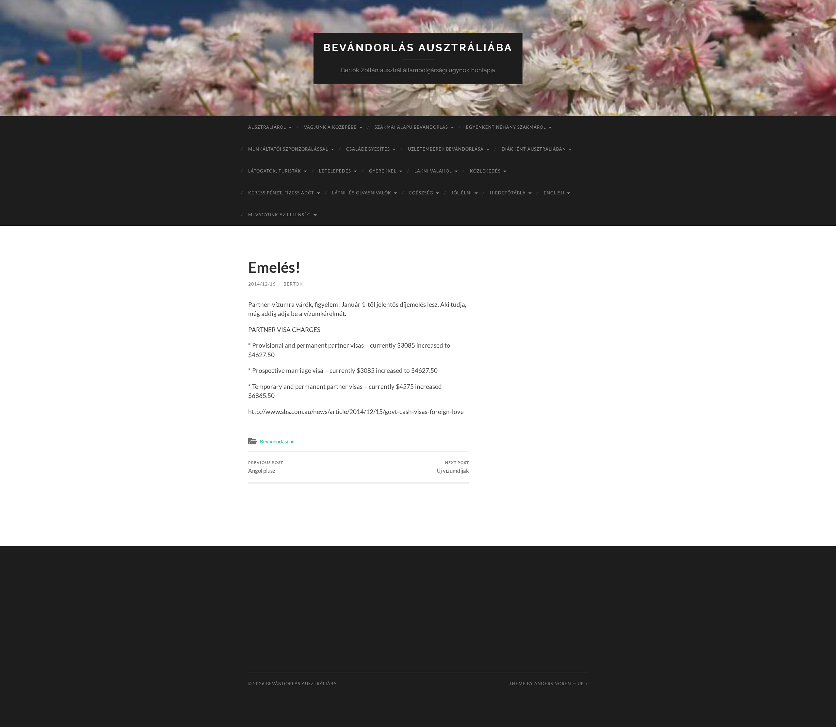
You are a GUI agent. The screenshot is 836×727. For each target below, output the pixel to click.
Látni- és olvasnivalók (361, 192)
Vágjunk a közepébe (330, 127)
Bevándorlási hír (277, 441)
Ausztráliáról (267, 127)
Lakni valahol (433, 170)
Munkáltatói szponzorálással (288, 149)
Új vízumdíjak (453, 467)
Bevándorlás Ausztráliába (418, 47)
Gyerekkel (382, 170)
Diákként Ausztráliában (534, 149)
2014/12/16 (262, 284)
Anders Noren (552, 683)
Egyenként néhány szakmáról (506, 127)
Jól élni (461, 192)
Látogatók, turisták (274, 170)
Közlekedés (485, 170)
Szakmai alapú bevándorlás (411, 127)
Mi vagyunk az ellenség (279, 214)
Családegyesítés (368, 149)
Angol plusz (265, 467)
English (554, 192)
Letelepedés (335, 170)
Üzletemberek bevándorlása (446, 149)
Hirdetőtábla (508, 192)
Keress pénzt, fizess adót (281, 192)
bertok (293, 284)
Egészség (421, 192)
